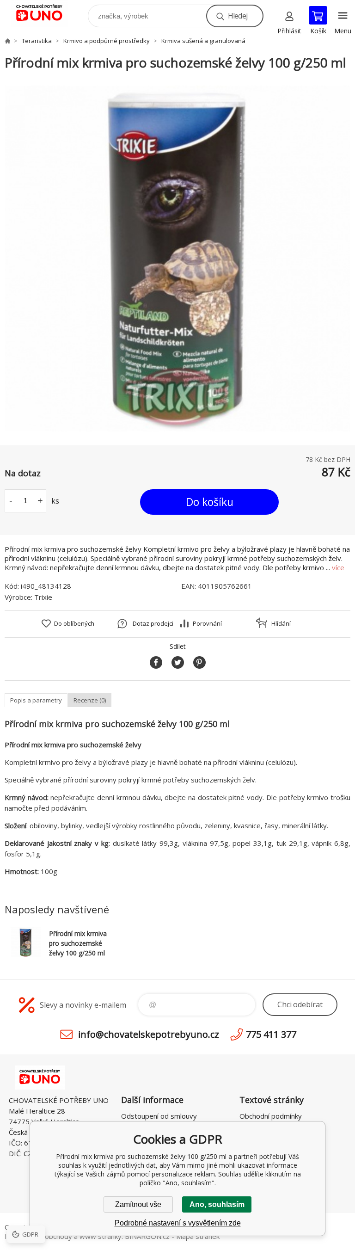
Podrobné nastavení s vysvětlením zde (178, 1223)
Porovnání (207, 623)
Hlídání (281, 623)
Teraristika (37, 41)
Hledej (237, 16)
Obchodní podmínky (270, 1116)
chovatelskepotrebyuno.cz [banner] (45, 13)
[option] (177, 258)
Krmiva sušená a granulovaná (203, 41)
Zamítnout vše (138, 1204)
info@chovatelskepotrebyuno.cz (148, 1034)
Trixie (43, 597)
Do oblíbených (74, 623)
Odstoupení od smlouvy (159, 1116)
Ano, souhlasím (217, 1204)
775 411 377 (271, 1034)
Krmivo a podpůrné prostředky (106, 41)
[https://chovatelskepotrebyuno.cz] (7, 40)
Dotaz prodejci (153, 623)
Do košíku (209, 501)
